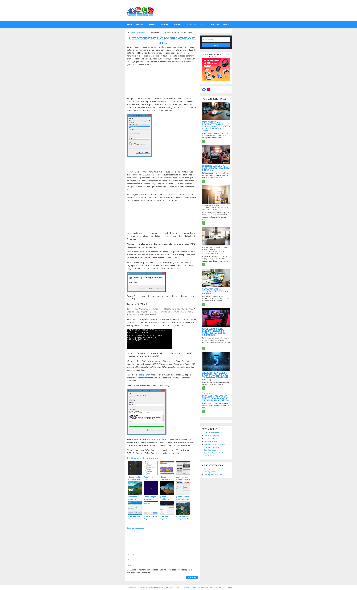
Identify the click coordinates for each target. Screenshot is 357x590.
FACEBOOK (140, 24)
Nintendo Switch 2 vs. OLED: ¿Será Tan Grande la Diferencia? (216, 168)
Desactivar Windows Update (214, 453)
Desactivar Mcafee (210, 456)
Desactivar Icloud (210, 450)
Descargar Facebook (211, 472)
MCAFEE (226, 24)
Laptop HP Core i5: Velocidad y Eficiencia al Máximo (215, 291)
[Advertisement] (162, 82)
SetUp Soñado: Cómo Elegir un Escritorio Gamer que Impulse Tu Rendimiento (213, 332)
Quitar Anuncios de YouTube (213, 433)
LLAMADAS (178, 24)
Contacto (222, 587)
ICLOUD (203, 24)
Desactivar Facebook (211, 436)
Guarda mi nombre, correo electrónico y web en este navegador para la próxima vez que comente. (159, 571)
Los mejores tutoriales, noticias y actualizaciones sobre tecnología (146, 587)
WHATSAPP (165, 24)
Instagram (191, 24)
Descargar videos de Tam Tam (214, 469)
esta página (144, 375)
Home (132, 33)
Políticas (187, 587)
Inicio (129, 24)
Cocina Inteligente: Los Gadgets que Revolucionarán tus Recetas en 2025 (214, 250)
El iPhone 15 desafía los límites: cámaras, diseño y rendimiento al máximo (215, 398)
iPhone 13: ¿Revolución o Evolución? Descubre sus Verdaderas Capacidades (215, 375)
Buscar (216, 45)
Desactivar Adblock (210, 438)
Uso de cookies (195, 587)
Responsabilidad (206, 587)
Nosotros (215, 587)
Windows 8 (142, 33)
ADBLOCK (153, 24)
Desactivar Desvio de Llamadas (215, 444)
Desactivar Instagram (211, 447)
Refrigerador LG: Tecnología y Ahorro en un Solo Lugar (215, 207)
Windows (215, 24)
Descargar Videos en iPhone (213, 475)
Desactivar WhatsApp (211, 441)
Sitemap (229, 587)
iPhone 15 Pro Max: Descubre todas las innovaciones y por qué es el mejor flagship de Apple (216, 126)
